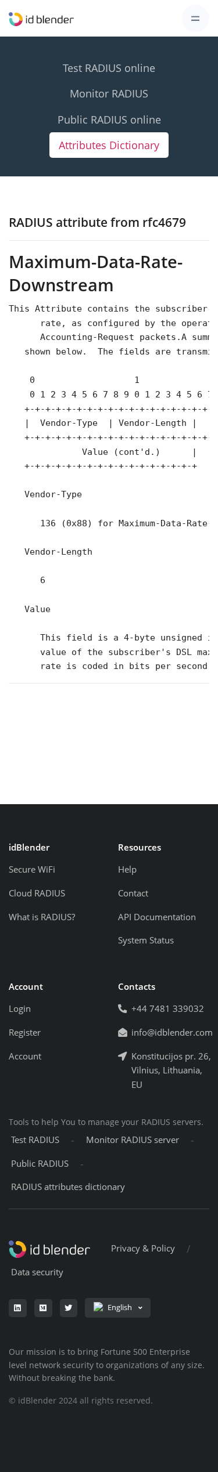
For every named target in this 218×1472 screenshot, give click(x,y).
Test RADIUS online (109, 68)
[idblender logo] (41, 18)
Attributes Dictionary (109, 145)
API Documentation (157, 917)
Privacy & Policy (143, 1248)
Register (25, 1032)
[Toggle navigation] (195, 18)
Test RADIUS (35, 1140)
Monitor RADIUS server (132, 1140)
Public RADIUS (40, 1164)
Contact (133, 893)
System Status (146, 940)
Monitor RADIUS (109, 93)
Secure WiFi (32, 869)
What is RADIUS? (42, 917)
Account (25, 1056)
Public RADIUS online (109, 119)
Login (20, 1009)
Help (127, 869)
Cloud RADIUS (37, 893)
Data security (37, 1272)
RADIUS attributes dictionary (68, 1187)
